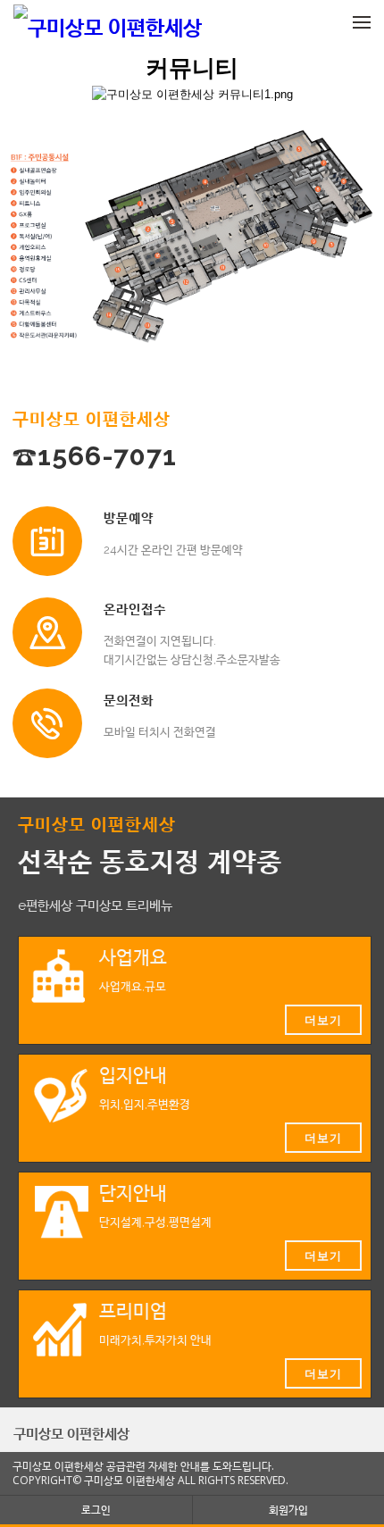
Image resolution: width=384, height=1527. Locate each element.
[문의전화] (47, 723)
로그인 (96, 1509)
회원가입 (288, 1509)
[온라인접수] (47, 632)
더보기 (323, 1020)
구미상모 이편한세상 (71, 1433)
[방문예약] (47, 541)
